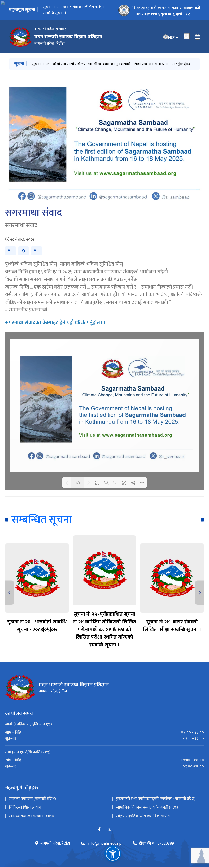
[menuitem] (104, 732)
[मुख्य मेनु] (197, 37)
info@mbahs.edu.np (104, 844)
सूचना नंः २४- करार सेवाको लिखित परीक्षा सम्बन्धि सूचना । (73, 10)
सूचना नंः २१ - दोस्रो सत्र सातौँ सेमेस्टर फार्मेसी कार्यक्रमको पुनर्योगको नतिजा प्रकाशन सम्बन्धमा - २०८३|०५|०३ (111, 64)
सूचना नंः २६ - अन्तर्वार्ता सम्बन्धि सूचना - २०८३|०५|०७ (37, 626)
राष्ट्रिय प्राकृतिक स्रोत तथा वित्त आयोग (143, 816)
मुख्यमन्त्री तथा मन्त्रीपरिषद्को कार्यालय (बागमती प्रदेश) (155, 798)
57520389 (156, 844)
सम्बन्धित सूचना (41, 520)
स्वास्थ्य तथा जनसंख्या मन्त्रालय (31, 816)
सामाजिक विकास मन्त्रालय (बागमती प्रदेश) (147, 807)
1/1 (78, 482)
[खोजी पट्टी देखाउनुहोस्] (187, 36)
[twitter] (109, 829)
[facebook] (99, 829)
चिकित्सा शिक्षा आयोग (25, 807)
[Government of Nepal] (20, 36)
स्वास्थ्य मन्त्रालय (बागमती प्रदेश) (32, 798)
